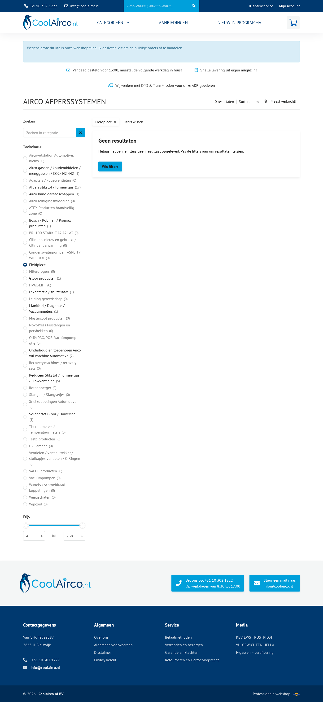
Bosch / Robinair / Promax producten (50, 223)
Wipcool (38, 504)
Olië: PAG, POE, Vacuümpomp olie (52, 340)
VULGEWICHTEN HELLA (255, 644)
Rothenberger (42, 387)
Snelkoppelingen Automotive (52, 404)
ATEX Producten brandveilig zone (51, 210)
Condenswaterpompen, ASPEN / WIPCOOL (54, 255)
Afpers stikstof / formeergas (54, 187)
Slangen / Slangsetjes (49, 394)
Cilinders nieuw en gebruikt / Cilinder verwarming (52, 242)
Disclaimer (102, 652)
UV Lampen (40, 445)
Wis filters (110, 166)
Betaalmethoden (178, 637)
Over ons (101, 637)
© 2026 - (43, 693)
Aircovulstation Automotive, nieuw (51, 158)
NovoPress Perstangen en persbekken (49, 328)
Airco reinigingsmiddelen (51, 200)
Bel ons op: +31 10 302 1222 (213, 583)
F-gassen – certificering (255, 652)
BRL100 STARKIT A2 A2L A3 (53, 232)
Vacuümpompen (44, 477)
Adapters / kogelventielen (52, 180)
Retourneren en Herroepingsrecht (192, 660)
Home (50, 22)
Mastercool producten (49, 318)
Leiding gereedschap (48, 298)
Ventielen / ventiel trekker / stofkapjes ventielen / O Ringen (54, 458)
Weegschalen (42, 497)
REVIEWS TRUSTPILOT (254, 637)
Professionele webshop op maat (271, 696)
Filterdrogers (41, 271)
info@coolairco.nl (85, 6)
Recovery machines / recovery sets (52, 365)
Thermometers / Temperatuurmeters (47, 429)
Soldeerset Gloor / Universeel (53, 417)
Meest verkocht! (283, 101)
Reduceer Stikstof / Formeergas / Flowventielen (54, 378)
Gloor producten (44, 278)
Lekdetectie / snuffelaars (51, 292)
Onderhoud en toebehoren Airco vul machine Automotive (55, 353)
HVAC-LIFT (39, 285)
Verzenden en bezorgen (184, 644)
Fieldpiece (37, 264)
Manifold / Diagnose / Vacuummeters (47, 308)
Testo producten (44, 439)
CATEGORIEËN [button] (110, 22)
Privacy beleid (105, 660)
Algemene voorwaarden (113, 644)
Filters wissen (132, 122)
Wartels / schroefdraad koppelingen (47, 487)
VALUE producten (45, 471)
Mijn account (289, 6)
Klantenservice (261, 6)
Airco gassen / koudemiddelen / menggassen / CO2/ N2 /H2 (55, 170)
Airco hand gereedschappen (53, 194)
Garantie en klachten (181, 652)
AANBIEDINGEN (173, 22)
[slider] (26, 525)
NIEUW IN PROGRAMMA (239, 22)
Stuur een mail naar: (280, 583)
